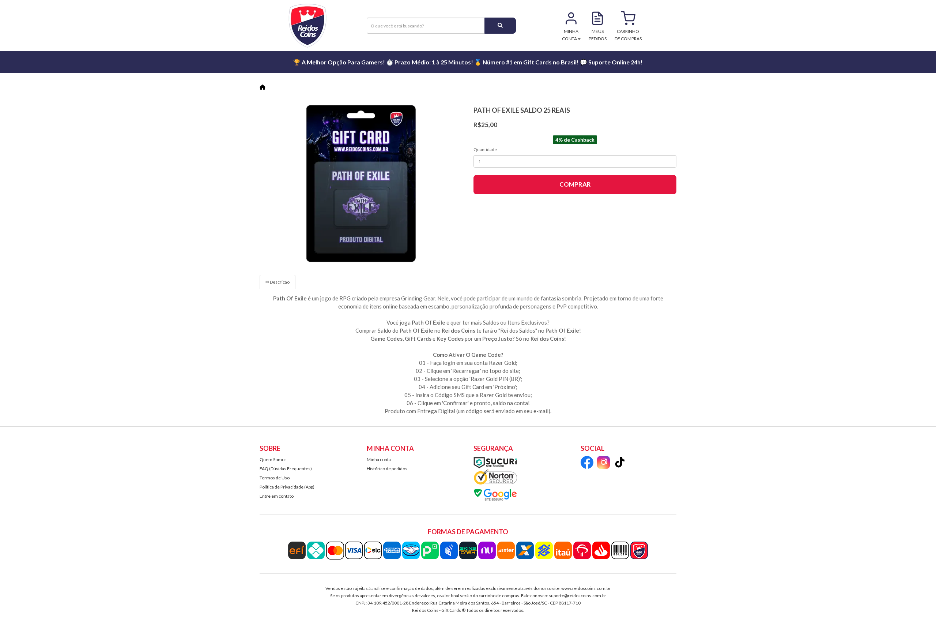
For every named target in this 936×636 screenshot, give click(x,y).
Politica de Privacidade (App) (287, 487)
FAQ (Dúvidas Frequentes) (286, 468)
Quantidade (485, 149)
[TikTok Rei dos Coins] (620, 463)
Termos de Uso (275, 477)
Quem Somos (273, 459)
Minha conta (379, 459)
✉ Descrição (277, 282)
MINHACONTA (570, 35)
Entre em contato (277, 496)
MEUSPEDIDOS (598, 35)
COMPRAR (575, 184)
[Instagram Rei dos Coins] (603, 463)
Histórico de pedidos (387, 468)
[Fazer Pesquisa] (500, 26)
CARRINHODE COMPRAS (628, 35)
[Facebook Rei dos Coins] (587, 463)
